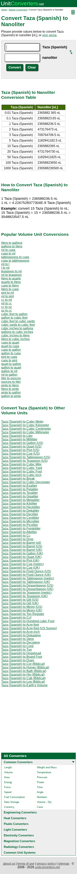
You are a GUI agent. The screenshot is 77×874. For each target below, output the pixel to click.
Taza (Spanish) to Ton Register (22, 614)
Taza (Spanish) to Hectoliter (20, 507)
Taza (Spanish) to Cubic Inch (21, 475)
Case (40, 807)
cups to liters (10, 285)
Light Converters (15, 829)
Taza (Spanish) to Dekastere (21, 635)
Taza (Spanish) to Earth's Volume (24, 685)
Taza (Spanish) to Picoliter (19, 525)
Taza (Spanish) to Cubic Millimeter (25, 432)
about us (9, 863)
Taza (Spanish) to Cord (17, 646)
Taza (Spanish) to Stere (17, 639)
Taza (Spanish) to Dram (17, 660)
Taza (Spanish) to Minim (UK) (21, 610)
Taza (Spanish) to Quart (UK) (21, 557)
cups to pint (9, 360)
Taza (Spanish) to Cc (15, 535)
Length (8, 767)
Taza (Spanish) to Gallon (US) (22, 443)
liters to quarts (11, 278)
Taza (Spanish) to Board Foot (21, 656)
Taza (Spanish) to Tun (16, 649)
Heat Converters (15, 818)
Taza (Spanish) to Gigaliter (19, 496)
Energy (8, 782)
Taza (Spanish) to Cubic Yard (21, 468)
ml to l (5, 264)
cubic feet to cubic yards (18, 321)
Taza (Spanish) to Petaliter (19, 489)
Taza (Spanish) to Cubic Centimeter (26, 428)
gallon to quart (11, 367)
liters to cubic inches (15, 339)
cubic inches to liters (15, 335)
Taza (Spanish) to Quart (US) (21, 446)
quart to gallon (11, 364)
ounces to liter (11, 381)
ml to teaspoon (11, 275)
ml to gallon (9, 374)
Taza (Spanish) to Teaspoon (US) (24, 460)
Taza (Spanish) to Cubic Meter (22, 421)
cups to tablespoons (15, 260)
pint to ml (7, 292)
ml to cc (6, 303)
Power (40, 782)
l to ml (5, 267)
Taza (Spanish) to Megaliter (20, 500)
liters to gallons (11, 242)
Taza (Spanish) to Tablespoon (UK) (25, 582)
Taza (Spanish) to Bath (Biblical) (23, 671)
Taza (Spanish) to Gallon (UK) (22, 553)
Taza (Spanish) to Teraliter (19, 493)
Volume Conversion (18, 10)
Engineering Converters (20, 812)
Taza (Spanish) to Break (18, 478)
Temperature (44, 772)
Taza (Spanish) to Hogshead (21, 653)
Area (6, 777)
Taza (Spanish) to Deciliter (19, 514)
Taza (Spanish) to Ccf (16, 617)
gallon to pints (11, 396)
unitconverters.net (47, 867)
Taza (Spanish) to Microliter (20, 521)
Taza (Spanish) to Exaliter (19, 485)
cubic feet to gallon (14, 314)
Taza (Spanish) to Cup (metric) (22, 564)
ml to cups (8, 250)
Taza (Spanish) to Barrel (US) (21, 546)
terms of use (25, 863)
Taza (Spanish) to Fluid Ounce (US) (26, 571)
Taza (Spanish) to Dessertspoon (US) (27, 585)
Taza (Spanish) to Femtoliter (20, 528)
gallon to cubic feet (14, 317)
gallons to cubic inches (17, 332)
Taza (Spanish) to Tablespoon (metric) (27, 578)
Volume (8, 772)
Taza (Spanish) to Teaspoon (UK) (24, 596)
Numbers (42, 797)
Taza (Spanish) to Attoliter (19, 532)
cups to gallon (11, 349)
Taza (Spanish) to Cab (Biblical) (23, 678)
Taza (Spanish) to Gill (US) (19, 599)
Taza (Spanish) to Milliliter (19, 439)
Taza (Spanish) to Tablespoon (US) (25, 457)
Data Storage (11, 802)
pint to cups (9, 357)
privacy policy (46, 863)
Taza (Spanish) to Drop (17, 539)
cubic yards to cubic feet (18, 324)
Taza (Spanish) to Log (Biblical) (23, 681)
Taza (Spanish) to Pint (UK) (20, 560)
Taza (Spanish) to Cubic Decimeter (25, 482)
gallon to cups (11, 353)
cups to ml (8, 253)
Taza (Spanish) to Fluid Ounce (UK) (26, 574)
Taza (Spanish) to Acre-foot (20, 624)
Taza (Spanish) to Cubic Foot (21, 471)
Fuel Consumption (14, 797)
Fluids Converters (16, 823)
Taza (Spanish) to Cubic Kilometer (25, 425)
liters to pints (10, 389)
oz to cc (6, 310)
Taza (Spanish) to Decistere (20, 642)
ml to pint (7, 296)
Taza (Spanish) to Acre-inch (20, 631)
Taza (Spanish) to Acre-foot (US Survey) (29, 628)
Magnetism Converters (19, 841)
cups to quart (10, 342)
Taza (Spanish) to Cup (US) (20, 453)
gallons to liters (11, 246)
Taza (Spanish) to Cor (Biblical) (23, 664)
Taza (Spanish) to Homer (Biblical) (25, 667)
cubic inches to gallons (17, 328)
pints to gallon (11, 392)
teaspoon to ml (11, 271)
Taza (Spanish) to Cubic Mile (21, 464)
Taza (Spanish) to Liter (17, 435)
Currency (9, 807)
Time (40, 787)
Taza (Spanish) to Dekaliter (20, 510)
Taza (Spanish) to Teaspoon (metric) (26, 592)
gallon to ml (9, 371)
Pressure (42, 777)
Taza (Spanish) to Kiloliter (19, 503)
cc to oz (6, 307)
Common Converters (18, 762)
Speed (7, 792)
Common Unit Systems (20, 852)
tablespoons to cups (15, 257)
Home (4, 10)
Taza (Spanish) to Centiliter (20, 517)
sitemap (63, 863)
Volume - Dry (44, 802)
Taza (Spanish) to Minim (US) (21, 607)
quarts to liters (11, 282)
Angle (40, 792)
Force (7, 787)
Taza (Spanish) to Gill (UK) (19, 603)
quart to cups (10, 346)
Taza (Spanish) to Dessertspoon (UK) (27, 589)
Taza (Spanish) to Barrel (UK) (21, 550)
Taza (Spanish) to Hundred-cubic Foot (27, 621)
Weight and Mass (47, 767)
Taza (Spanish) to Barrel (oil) (21, 542)
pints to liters (10, 385)
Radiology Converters (19, 846)
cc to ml (6, 299)
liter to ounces (11, 378)
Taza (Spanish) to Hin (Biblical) (23, 674)
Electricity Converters (19, 835)
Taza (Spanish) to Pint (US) (20, 450)
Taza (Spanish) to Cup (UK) (20, 567)
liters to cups (10, 289)
